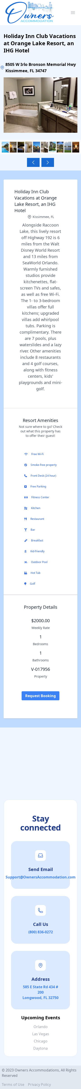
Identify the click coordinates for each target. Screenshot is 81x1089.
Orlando (41, 1026)
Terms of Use (13, 1084)
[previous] (33, 162)
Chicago (40, 1041)
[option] (40, 105)
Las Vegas (40, 1033)
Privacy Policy (39, 1084)
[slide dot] (5, 147)
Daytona (40, 1048)
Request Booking (40, 695)
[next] (47, 162)
